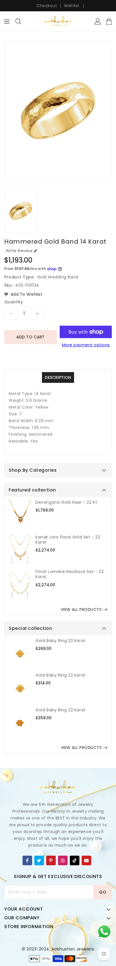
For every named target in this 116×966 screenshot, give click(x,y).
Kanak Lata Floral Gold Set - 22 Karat (67, 539)
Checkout (46, 5)
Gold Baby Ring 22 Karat (60, 640)
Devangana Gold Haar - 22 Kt (66, 502)
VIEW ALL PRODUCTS (81, 609)
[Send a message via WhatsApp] (104, 932)
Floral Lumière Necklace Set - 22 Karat (69, 574)
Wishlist (72, 5)
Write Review (19, 251)
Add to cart (30, 337)
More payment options (86, 345)
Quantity (13, 302)
